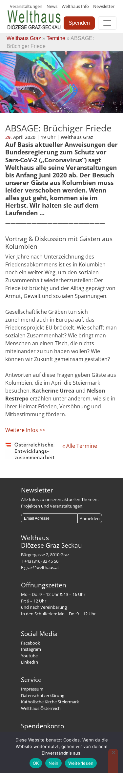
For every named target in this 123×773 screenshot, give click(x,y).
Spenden (79, 23)
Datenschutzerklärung (42, 695)
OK (36, 763)
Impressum (32, 689)
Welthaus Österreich (41, 708)
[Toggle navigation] (107, 23)
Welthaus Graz (24, 38)
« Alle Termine (79, 445)
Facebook (30, 643)
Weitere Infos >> (25, 430)
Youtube (29, 656)
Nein (53, 763)
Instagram (31, 649)
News (52, 6)
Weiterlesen (80, 763)
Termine (56, 38)
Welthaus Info (75, 6)
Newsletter (103, 6)
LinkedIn (29, 662)
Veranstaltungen (26, 6)
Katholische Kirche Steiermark (50, 702)
